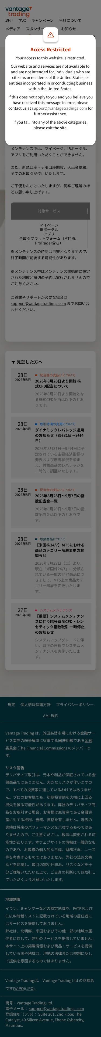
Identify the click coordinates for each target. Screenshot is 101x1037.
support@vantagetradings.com (59, 108)
